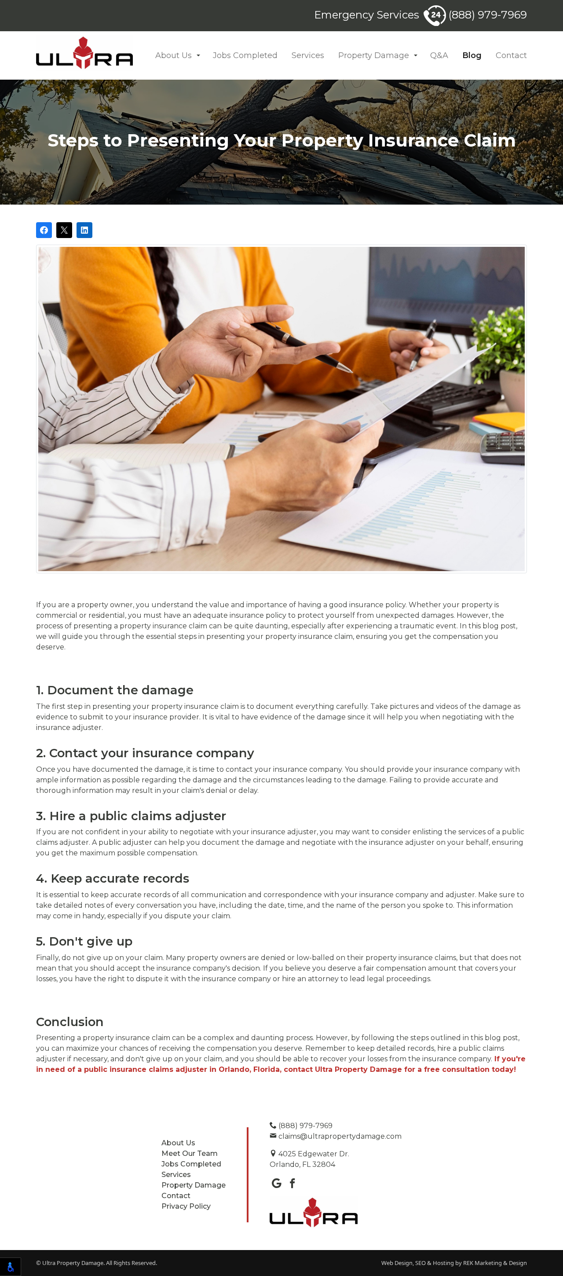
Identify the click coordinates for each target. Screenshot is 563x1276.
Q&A (439, 55)
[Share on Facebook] (44, 230)
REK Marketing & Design (495, 1263)
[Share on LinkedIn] (84, 230)
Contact (511, 55)
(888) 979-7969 (486, 14)
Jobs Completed (245, 55)
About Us (173, 55)
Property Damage (373, 55)
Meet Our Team (189, 1153)
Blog (472, 55)
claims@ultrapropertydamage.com (339, 1136)
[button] (198, 55)
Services (308, 55)
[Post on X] (64, 230)
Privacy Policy (186, 1206)
